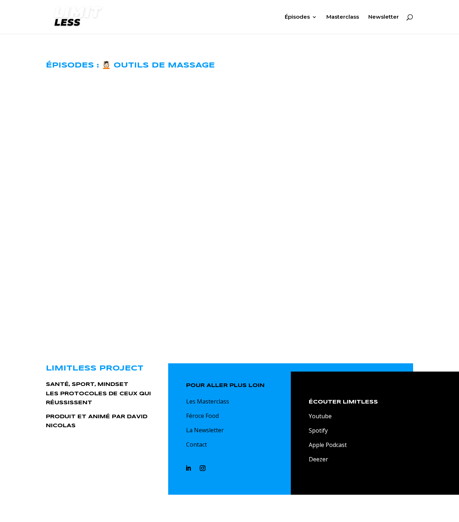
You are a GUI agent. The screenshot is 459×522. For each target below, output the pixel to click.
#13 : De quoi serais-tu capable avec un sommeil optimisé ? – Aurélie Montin (229, 97)
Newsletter (383, 17)
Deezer (318, 459)
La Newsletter (205, 430)
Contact (196, 444)
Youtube (320, 416)
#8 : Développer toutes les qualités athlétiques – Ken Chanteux (230, 173)
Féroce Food (202, 416)
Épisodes (297, 17)
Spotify (318, 430)
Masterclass (342, 17)
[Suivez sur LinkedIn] (188, 468)
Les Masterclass (207, 401)
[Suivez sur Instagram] (202, 468)
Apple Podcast (328, 445)
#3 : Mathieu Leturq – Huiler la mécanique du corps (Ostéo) (229, 249)
